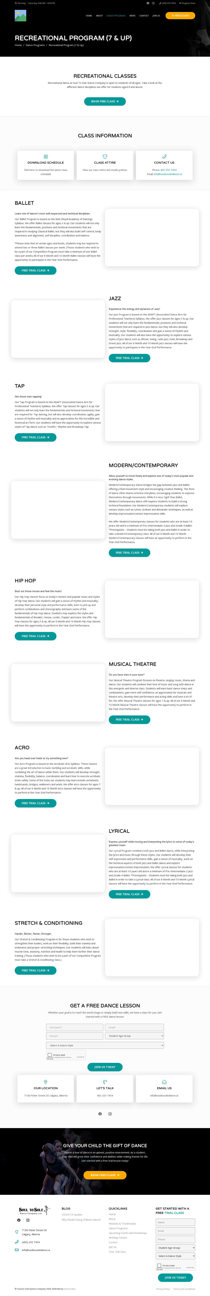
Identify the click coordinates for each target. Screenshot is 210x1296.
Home (112, 1214)
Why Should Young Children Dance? (81, 1219)
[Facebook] (148, 3)
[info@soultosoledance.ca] (18, 1250)
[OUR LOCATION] (45, 1082)
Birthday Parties (118, 1237)
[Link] (20, 15)
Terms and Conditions (184, 1288)
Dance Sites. (70, 1288)
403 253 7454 (168, 170)
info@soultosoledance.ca (168, 174)
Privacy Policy (163, 1288)
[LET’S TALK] (105, 1082)
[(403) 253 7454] (18, 1242)
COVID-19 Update (72, 1214)
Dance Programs (118, 1228)
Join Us (112, 1247)
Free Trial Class (117, 1251)
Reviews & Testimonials (122, 1223)
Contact (113, 1242)
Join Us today (175, 1277)
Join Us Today (104, 1067)
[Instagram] (153, 3)
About (112, 1218)
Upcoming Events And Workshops (128, 1233)
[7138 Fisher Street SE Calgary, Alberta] (18, 1232)
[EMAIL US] (164, 1082)
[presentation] (66, 1055)
